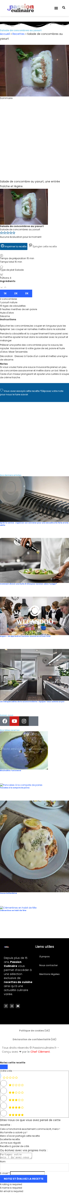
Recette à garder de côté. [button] (15, 1146)
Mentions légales (49, 974)
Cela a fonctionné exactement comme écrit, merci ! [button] (30, 1129)
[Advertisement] (34, 144)
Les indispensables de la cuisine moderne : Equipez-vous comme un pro (32, 702)
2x (15, 293)
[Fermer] (4, 1067)
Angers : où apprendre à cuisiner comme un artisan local (25, 636)
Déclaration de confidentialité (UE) (34, 1039)
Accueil (5, 34)
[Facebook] (5, 721)
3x (26, 293)
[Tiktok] (33, 721)
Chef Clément (40, 1052)
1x (5, 293)
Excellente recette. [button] (10, 1139)
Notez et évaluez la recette (23, 1179)
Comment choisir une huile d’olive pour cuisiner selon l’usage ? (28, 584)
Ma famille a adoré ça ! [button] (13, 1132)
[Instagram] (24, 721)
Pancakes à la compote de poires (15, 788)
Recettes (18, 34)
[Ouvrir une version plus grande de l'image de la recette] (24, 190)
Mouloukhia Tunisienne (10, 771)
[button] (56, 8)
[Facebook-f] (6, 1006)
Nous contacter (48, 965)
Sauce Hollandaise (8, 893)
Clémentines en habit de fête (13, 910)
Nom (3, 1161)
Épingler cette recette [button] (44, 246)
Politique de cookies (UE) (34, 1030)
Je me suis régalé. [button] (10, 1142)
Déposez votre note (52, 391)
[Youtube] (14, 721)
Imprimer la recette (15, 246)
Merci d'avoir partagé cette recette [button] (20, 1135)
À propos (44, 956)
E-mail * (5, 1173)
